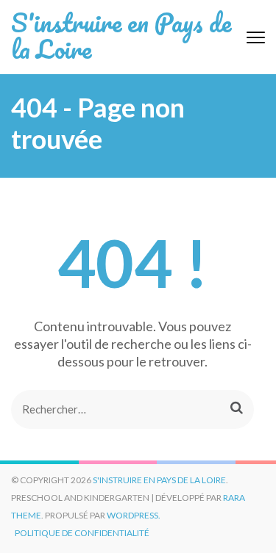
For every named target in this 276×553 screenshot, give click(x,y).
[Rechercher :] (116, 409)
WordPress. (133, 515)
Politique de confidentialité (82, 532)
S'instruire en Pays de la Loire (121, 35)
